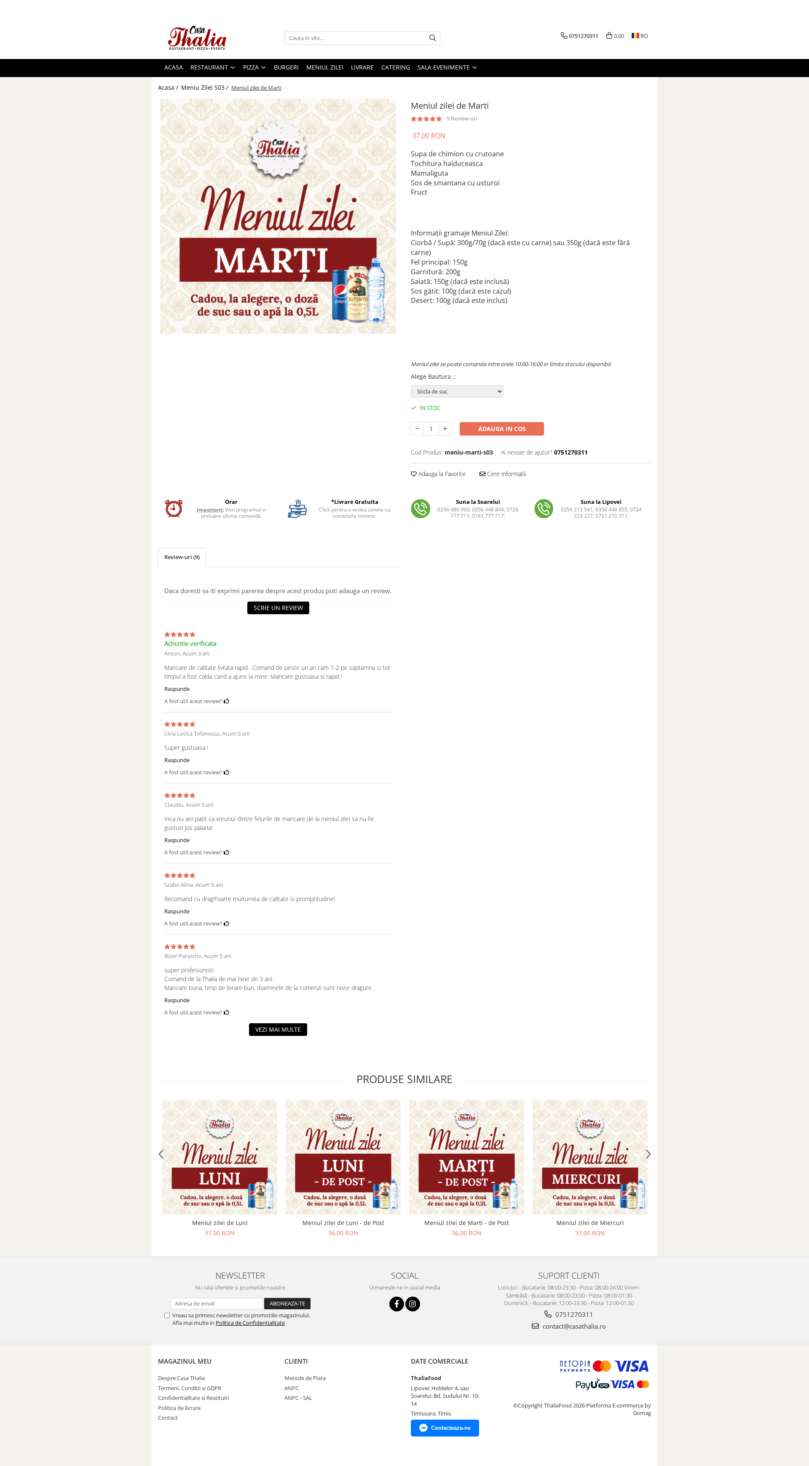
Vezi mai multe (278, 1029)
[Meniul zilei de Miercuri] (590, 1157)
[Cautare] (432, 38)
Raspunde (177, 689)
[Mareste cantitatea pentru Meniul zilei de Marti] (445, 429)
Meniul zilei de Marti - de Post (466, 1223)
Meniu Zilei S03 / (205, 87)
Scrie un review (278, 608)
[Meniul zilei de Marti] (278, 216)
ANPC (291, 1388)
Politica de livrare (179, 1408)
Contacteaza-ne (451, 1428)
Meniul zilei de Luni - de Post (343, 1223)
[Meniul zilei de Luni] (219, 1157)
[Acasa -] (200, 38)
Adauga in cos (502, 429)
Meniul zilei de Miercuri (590, 1223)
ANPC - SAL (298, 1398)
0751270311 (573, 1314)
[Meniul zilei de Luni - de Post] (343, 1157)
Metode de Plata (305, 1378)
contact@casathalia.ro (573, 1326)
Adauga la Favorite (441, 474)
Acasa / (169, 87)
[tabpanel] (278, 216)
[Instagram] (412, 1304)
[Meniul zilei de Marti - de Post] (466, 1157)
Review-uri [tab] (182, 557)
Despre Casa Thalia (181, 1378)
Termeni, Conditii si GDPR (189, 1388)
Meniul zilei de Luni (220, 1223)
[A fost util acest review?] (226, 701)
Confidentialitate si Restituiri (193, 1398)
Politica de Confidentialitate (250, 1323)
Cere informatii (505, 474)
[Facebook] (396, 1304)
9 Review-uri (462, 118)
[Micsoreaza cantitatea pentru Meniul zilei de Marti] (417, 429)
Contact (168, 1417)
